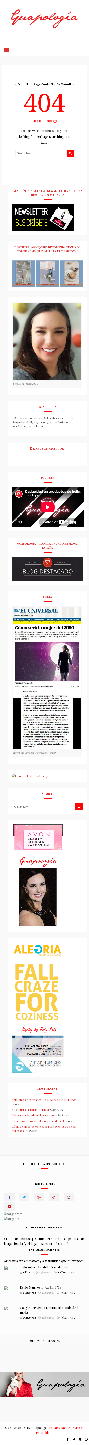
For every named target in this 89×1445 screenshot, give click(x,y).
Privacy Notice (59, 1428)
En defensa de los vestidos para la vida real (38, 1121)
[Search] (70, 153)
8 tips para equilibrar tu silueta (30, 1109)
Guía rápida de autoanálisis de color (33, 1115)
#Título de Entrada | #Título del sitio (30, 1239)
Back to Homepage (44, 121)
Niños (64, 1292)
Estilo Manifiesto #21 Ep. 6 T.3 (40, 1287)
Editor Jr (28, 1272)
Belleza (62, 1272)
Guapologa (29, 1292)
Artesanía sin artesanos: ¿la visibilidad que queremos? (45, 1100)
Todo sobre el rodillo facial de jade (44, 1267)
